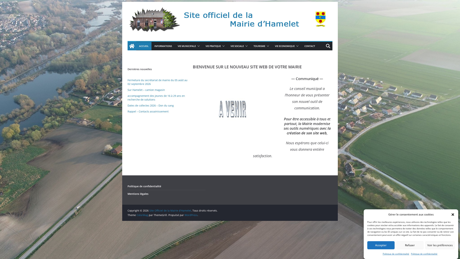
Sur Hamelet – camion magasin (146, 90)
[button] (453, 214)
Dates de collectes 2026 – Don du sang (151, 105)
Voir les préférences (440, 245)
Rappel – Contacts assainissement (148, 111)
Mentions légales (138, 194)
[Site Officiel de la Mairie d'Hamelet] (132, 46)
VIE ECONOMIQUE (285, 46)
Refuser (410, 245)
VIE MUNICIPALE (187, 46)
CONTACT (309, 46)
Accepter (381, 245)
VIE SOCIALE (237, 46)
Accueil (144, 46)
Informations (163, 46)
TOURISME (259, 46)
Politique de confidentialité (396, 253)
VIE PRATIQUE (213, 46)
